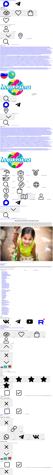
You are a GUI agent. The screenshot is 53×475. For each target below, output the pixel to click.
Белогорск (41, 55)
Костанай (18, 67)
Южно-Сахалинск (41, 129)
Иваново (5, 47)
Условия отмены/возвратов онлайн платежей (18, 327)
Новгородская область (27, 51)
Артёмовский (20, 55)
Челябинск (34, 129)
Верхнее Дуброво (26, 57)
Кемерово (24, 47)
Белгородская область (25, 49)
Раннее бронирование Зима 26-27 (6, 275)
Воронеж (44, 46)
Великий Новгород (25, 46)
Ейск (26, 138)
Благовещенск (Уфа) (43, 56)
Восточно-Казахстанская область (32, 68)
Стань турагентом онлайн (5, 312)
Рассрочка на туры (4, 277)
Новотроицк (14, 61)
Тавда (46, 63)
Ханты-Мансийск (27, 129)
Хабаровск (23, 129)
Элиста (38, 129)
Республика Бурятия (40, 52)
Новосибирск (19, 48)
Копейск (25, 59)
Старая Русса (12, 63)
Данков (20, 138)
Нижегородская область (20, 51)
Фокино (3, 145)
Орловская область (48, 51)
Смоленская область (11, 53)
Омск (21, 48)
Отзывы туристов (4, 305)
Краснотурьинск (41, 59)
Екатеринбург (2, 47)
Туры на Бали (3, 297)
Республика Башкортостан (34, 52)
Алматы (8, 67)
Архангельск (7, 46)
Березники (14, 56)
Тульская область (37, 53)
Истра (3, 58)
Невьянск (41, 60)
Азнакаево (4, 55)
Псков (29, 48)
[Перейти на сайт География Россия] (4, 78)
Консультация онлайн (5, 273)
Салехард (36, 48)
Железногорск (33, 138)
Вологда (42, 46)
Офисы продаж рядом (29, 38)
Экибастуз (46, 67)
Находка (35, 60)
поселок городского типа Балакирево (44, 145)
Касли (42, 58)
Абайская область (2, 68)
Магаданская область (3, 51)
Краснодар (31, 47)
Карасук (35, 58)
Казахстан (4, 45)
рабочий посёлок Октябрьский (24, 65)
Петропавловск (27, 67)
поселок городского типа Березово (9, 65)
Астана (11, 67)
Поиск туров (14, 187)
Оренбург (23, 48)
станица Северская (8, 66)
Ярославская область (38, 54)
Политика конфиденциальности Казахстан (6, 327)
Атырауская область (25, 68)
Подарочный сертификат (5, 274)
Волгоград (39, 46)
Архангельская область (13, 49)
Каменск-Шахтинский (26, 58)
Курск (39, 47)
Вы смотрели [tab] (2, 16)
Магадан (43, 47)
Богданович (4, 57)
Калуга (21, 47)
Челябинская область (24, 54)
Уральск (33, 67)
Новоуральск (23, 61)
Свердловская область (5, 53)
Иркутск (10, 47)
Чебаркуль (10, 145)
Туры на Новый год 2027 (5, 286)
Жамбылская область (40, 68)
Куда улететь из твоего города (6, 290)
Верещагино (18, 57)
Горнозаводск (3, 138)
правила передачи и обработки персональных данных (21, 330)
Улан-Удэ (16, 129)
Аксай (1, 67)
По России (28, 187)
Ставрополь (6, 129)
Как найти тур (4, 303)
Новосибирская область (33, 51)
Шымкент (43, 67)
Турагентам (4, 0)
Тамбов (9, 129)
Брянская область (30, 49)
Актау (4, 67)
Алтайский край (2, 49)
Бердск (7, 56)
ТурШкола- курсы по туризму (6, 308)
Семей (10, 70)
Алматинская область (20, 68)
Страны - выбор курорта (5, 291)
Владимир (36, 46)
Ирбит (47, 138)
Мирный (10, 60)
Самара (38, 48)
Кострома (28, 47)
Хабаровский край (8, 54)
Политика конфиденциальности (4, 326)
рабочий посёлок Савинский (37, 65)
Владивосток (29, 46)
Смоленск (1, 129)
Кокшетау (4, 70)
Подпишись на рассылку (5, 309)
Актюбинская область (14, 68)
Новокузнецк (6, 61)
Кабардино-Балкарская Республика (27, 50)
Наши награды (4, 299)
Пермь (28, 48)
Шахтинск (40, 67)
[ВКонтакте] (6, 324)
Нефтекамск (10, 48)
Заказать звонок (5, 9)
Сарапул (21, 62)
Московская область (9, 51)
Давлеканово (12, 138)
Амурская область (7, 49)
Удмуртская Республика (48, 53)
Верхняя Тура (45, 57)
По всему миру (44, 187)
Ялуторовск (25, 145)
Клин (13, 59)
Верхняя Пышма (35, 57)
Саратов (45, 48)
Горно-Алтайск (48, 46)
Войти (9, 25)
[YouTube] (30, 324)
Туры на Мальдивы (4, 295)
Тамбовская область (22, 53)
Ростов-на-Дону (32, 48)
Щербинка (17, 145)
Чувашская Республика (30, 54)
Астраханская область (19, 49)
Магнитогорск (46, 47)
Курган (37, 47)
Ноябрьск (36, 61)
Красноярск (34, 47)
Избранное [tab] (6, 16)
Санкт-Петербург (41, 48)
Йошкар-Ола (13, 47)
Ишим (9, 58)
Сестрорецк (45, 62)
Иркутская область (19, 50)
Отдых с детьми (4, 282)
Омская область (38, 51)
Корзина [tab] (9, 16)
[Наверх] (6, 346)
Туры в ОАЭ (3, 294)
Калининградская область (35, 50)
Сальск (15, 62)
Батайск (35, 55)
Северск (48, 48)
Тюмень (14, 129)
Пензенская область (3, 52)
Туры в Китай (4, 296)
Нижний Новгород (14, 48)
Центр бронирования (4, 307)
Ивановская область (14, 50)
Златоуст (40, 138)
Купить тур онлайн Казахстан (6, 302)
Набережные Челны (26, 60)
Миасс (3, 60)
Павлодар (24, 67)
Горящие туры (2, 264)
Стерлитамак (20, 63)
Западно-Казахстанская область (47, 68)
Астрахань (10, 46)
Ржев (8, 62)
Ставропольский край (17, 53)
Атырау (13, 67)
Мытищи (17, 60)
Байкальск (28, 55)
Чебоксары (31, 129)
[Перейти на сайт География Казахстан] (11, 78)
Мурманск (6, 48)
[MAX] (6, 6)
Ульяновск (19, 129)
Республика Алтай (28, 52)
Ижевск (8, 47)
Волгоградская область (42, 49)
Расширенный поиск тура (3, 263)
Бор (11, 57)
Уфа (21, 129)
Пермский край (8, 52)
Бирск (34, 56)
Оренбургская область (43, 51)
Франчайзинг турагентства (5, 311)
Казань (16, 47)
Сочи (4, 129)
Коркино (32, 59)
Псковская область (17, 52)
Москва (2, 38)
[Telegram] (18, 6)
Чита (36, 129)
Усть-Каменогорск (36, 67)
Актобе (6, 67)
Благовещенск (19, 46)
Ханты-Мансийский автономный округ (16, 54)
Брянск (22, 46)
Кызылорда (21, 67)
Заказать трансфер (4, 276)
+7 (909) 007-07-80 (2, 168)
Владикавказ (33, 46)
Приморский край (12, 52)
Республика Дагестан (46, 52)
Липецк (41, 47)
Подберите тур (14, 101)
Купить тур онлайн (4, 272)
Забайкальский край (9, 50)
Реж (3, 62)
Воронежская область (3, 50)
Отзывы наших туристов (5, 300)
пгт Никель (33, 145)
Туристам (1, 0)
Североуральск (29, 62)
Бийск (27, 56)
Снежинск (4, 63)
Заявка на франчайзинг (5, 313)
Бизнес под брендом (9, 0)
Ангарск (1, 46)
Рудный (31, 67)
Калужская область (41, 50)
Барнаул (13, 46)
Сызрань (39, 63)
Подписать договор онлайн (5, 304)
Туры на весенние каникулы (5, 284)
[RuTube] (41, 324)
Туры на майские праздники (5, 285)
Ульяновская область (3, 54)
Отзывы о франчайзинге (5, 314)
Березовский (21, 56)
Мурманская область (14, 51)
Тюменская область (42, 53)
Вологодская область (48, 49)
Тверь (11, 129)
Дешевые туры (4, 280)
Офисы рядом (15, 113)
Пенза (26, 48)
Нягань (43, 61)
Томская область (32, 53)
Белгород (15, 46)
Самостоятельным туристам (5, 287)
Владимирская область (36, 49)
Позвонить (1, 9)
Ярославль (45, 129)
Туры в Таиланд (4, 293)
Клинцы (19, 59)
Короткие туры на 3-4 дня (5, 283)
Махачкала (1, 48)
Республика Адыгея (22, 52)
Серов (37, 62)
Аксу (3, 67)
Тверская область (27, 53)
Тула (12, 129)
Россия (1, 45)
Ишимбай (17, 58)
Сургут (31, 63)
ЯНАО (35, 54)
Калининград (18, 47)
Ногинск (30, 61)
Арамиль (4, 46)
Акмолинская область (8, 68)
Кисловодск (6, 59)
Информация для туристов (5, 278)
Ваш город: (32, 199)
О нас (15, 0)
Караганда (15, 67)
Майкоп (49, 47)
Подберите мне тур (28, 193)
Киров (26, 47)
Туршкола (13, 0)
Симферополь (51, 48)
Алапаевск (12, 55)
